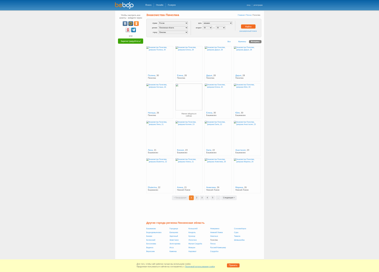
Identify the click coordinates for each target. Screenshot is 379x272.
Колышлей (192, 229)
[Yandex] (128, 30)
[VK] (125, 23)
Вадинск (149, 248)
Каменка (173, 251)
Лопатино (192, 240)
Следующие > (229, 198)
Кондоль (192, 232)
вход (248, 5)
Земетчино (174, 240)
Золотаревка (175, 244)
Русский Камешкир (218, 248)
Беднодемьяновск (153, 232)
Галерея (172, 5)
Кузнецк (191, 236)
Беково (149, 236)
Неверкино (214, 229)
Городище (174, 229)
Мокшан (191, 248)
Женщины (255, 42)
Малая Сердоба (195, 244)
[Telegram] (133, 30)
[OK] (136, 23)
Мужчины (242, 42)
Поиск (148, 5)
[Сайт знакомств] (126, 5)
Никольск (214, 236)
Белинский (150, 240)
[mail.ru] (130, 23)
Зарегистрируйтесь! (131, 41)
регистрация (258, 5)
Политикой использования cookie (200, 266)
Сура (236, 232)
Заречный (174, 236)
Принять (233, 265)
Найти (248, 26)
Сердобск (214, 251)
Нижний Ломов (216, 232)
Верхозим (150, 251)
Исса (172, 248)
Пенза (213, 244)
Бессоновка (151, 244)
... (218, 198)
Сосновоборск (240, 229)
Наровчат (192, 251)
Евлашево (174, 232)
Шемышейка (239, 240)
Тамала (237, 236)
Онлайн (159, 5)
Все (229, 42)
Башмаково (151, 229)
